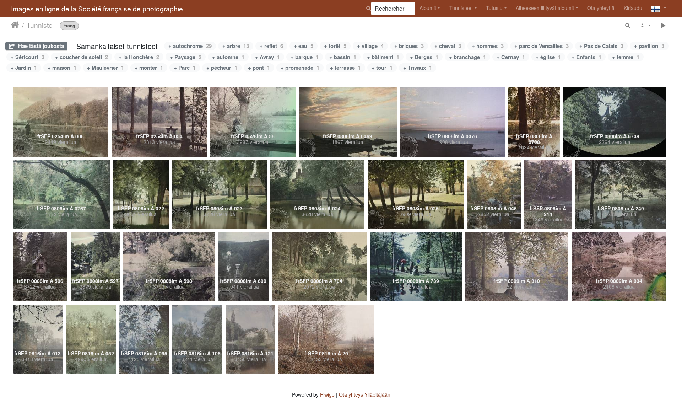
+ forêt (335, 46)
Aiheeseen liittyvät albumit (545, 7)
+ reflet (271, 46)
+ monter (149, 67)
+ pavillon (649, 46)
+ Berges (424, 57)
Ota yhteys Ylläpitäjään (364, 394)
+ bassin (342, 57)
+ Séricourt (27, 57)
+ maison (62, 67)
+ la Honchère (139, 57)
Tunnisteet (461, 7)
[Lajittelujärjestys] (645, 25)
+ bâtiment (383, 57)
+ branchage (467, 57)
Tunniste (40, 24)
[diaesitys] (663, 25)
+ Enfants (586, 57)
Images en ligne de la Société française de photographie (97, 8)
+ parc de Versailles (541, 46)
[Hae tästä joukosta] (628, 25)
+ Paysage (185, 57)
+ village (370, 46)
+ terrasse (345, 67)
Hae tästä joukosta (40, 46)
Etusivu (15, 24)
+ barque (305, 57)
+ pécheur (221, 67)
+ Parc (185, 67)
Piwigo (327, 394)
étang (69, 25)
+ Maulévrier (105, 67)
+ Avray (267, 57)
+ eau (303, 46)
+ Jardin (24, 67)
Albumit (428, 7)
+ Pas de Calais (601, 46)
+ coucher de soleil (81, 57)
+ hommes (488, 46)
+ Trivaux (417, 67)
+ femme (625, 57)
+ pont (259, 67)
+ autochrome (190, 46)
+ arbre (235, 46)
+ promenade (300, 67)
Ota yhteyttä (601, 7)
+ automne (228, 57)
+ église (548, 57)
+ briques (409, 46)
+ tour (382, 67)
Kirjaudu (633, 7)
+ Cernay (511, 57)
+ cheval (447, 46)
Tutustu (494, 7)
